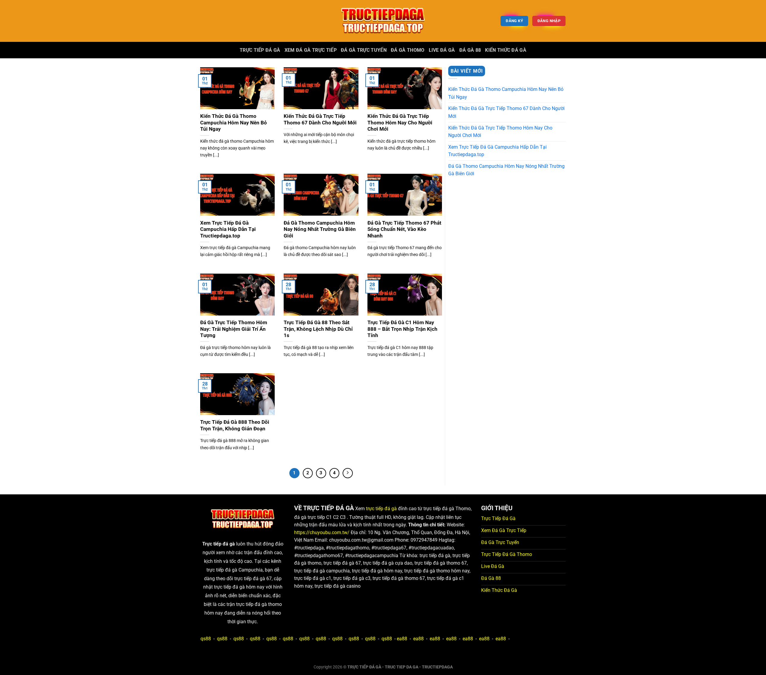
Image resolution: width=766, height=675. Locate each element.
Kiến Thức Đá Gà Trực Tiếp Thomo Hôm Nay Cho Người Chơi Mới (399, 122)
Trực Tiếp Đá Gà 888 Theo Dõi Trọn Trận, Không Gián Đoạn (234, 425)
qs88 (205, 639)
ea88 (402, 639)
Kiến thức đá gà (505, 50)
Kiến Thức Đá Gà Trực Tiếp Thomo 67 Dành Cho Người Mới (320, 119)
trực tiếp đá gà (381, 508)
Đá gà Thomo (408, 50)
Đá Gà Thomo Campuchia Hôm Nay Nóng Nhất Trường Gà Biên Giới (320, 229)
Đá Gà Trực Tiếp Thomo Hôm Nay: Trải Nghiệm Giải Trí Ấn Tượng (233, 329)
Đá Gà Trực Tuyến (364, 50)
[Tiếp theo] (348, 473)
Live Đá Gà (442, 50)
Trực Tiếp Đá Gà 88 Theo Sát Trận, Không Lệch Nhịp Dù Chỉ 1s (318, 329)
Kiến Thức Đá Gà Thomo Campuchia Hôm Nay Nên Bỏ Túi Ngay (233, 122)
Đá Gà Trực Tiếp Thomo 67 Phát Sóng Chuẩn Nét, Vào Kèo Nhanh (404, 229)
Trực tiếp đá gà (260, 50)
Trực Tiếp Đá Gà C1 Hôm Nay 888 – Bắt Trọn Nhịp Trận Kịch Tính (402, 329)
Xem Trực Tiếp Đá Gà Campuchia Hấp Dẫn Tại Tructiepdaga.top (228, 229)
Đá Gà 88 (470, 50)
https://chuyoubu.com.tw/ (321, 532)
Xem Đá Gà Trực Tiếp (311, 50)
